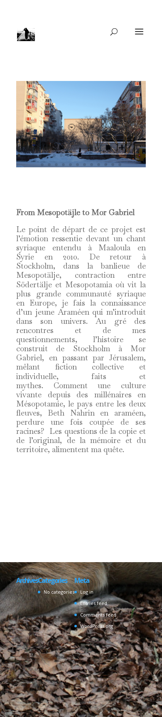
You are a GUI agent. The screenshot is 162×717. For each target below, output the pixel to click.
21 (56, 164)
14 (110, 155)
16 (124, 155)
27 (98, 164)
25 (84, 164)
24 (77, 164)
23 (70, 164)
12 (96, 155)
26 (91, 164)
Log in (86, 592)
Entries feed (93, 603)
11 (89, 155)
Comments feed (98, 615)
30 (119, 164)
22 (63, 164)
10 (82, 155)
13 (103, 155)
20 (49, 164)
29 (112, 164)
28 (105, 164)
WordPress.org (96, 626)
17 (131, 155)
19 (42, 164)
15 (117, 155)
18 (138, 155)
